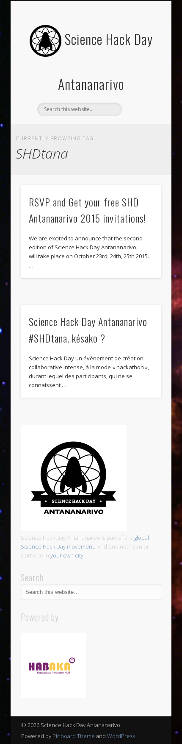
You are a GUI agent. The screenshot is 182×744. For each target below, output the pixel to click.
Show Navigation (140, 76)
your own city (66, 555)
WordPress (121, 736)
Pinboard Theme (73, 736)
